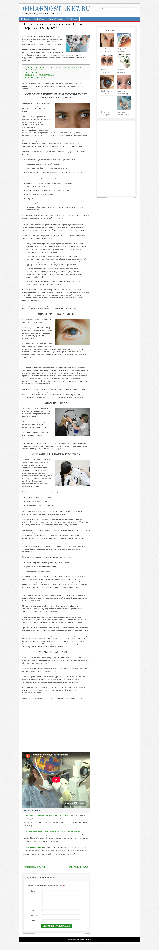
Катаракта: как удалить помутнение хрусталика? (46, 815)
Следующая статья (79, 867)
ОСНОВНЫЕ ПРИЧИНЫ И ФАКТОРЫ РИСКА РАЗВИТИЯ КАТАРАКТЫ (52, 67)
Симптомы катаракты (34, 846)
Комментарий (36, 891)
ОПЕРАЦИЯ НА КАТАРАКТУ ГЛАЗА (39, 75)
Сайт (33, 920)
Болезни (25, 19)
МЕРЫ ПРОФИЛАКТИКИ (34, 77)
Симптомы (39, 19)
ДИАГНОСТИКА (31, 72)
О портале (72, 19)
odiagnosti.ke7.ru (56, 9)
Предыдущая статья (33, 867)
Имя (33, 910)
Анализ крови (56, 19)
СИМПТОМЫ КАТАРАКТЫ (35, 70)
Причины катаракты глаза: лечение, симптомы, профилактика (52, 831)
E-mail (34, 915)
